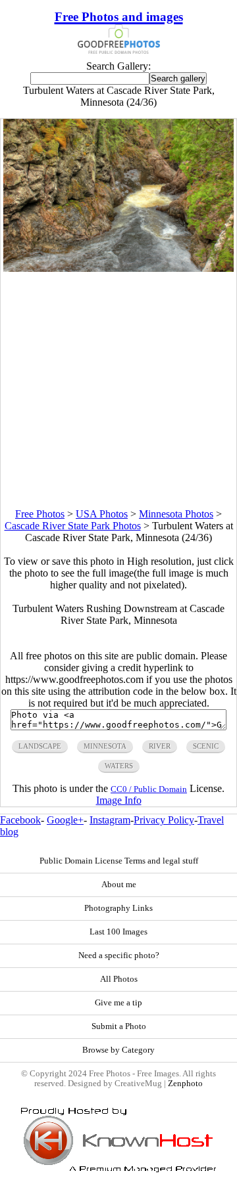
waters (119, 766)
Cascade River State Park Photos (73, 525)
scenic (206, 746)
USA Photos (102, 513)
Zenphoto (185, 1083)
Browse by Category (118, 1050)
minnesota (105, 746)
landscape (39, 746)
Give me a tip (118, 1002)
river (160, 746)
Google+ (65, 819)
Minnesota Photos (176, 513)
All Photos (119, 979)
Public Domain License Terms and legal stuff (119, 861)
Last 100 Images (118, 931)
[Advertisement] (118, 390)
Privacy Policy (164, 819)
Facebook (20, 819)
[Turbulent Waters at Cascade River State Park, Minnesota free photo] (118, 268)
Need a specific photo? (118, 955)
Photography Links (118, 908)
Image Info (119, 800)
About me (118, 884)
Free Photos (40, 513)
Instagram (110, 819)
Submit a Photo (119, 1026)
